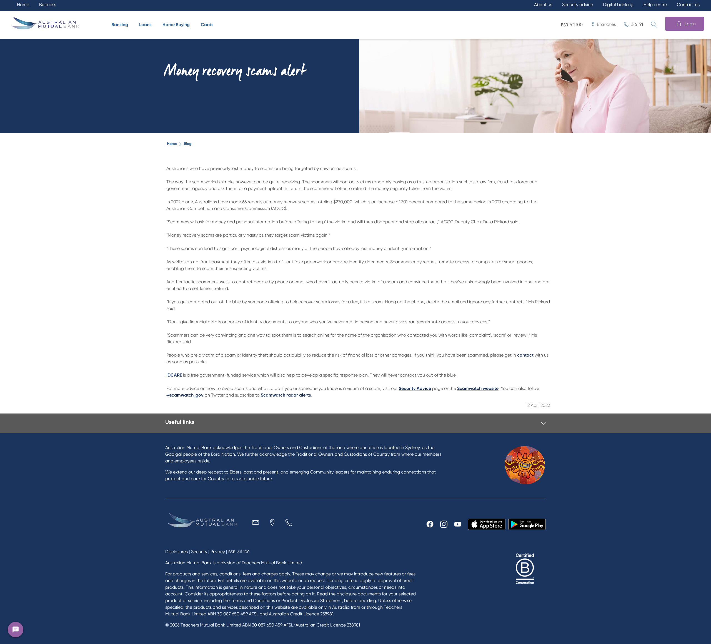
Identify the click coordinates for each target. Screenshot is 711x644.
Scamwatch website (478, 388)
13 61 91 (636, 24)
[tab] (355, 423)
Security (199, 551)
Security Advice (415, 388)
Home (172, 143)
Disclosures (176, 551)
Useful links (179, 422)
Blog (188, 143)
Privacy (218, 551)
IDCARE (174, 375)
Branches (606, 24)
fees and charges (260, 574)
